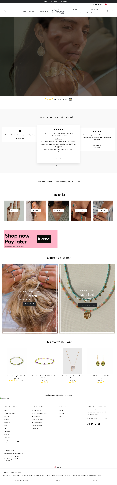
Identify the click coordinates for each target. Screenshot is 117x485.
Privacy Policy (36, 416)
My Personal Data (37, 422)
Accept (58, 480)
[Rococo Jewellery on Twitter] (96, 424)
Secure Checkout (37, 426)
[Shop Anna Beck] (87, 298)
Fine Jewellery (92, 9)
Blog (61, 416)
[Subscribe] (106, 418)
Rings (5, 426)
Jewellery (33, 11)
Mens (75, 9)
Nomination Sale (85, 12)
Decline (95, 480)
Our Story (62, 413)
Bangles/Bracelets (9, 413)
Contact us (35, 429)
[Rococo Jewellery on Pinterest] (99, 424)
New (25, 11)
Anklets (6, 410)
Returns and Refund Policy (40, 413)
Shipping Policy (36, 410)
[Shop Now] (30, 298)
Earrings (6, 419)
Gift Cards (7, 432)
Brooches (6, 416)
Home (61, 410)
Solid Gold (7, 438)
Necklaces (7, 422)
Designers (44, 11)
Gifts (5, 429)
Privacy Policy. (96, 475)
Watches (6, 435)
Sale (82, 9)
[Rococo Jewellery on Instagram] (88, 424)
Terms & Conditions (38, 419)
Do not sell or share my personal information (14, 442)
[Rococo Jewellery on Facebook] (92, 424)
